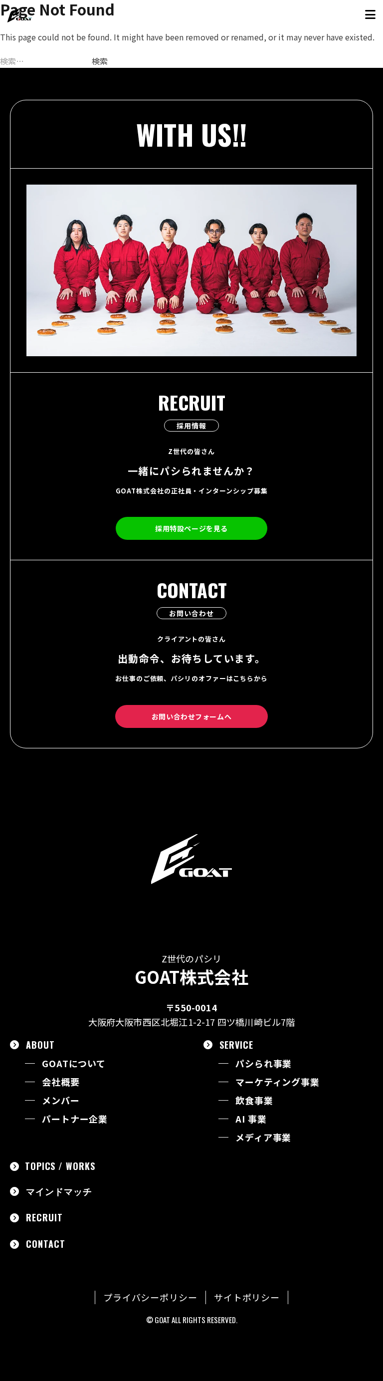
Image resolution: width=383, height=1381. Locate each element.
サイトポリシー (247, 1297)
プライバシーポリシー (150, 1297)
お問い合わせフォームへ (191, 716)
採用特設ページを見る (191, 528)
